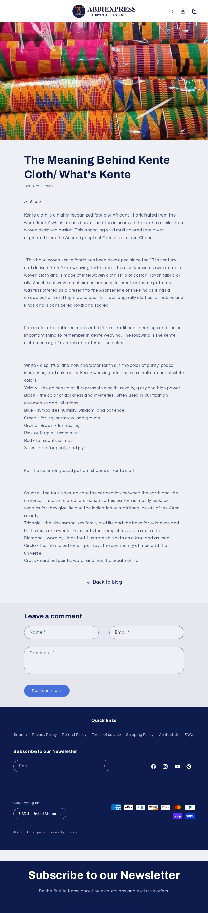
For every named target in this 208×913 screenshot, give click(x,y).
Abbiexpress (35, 832)
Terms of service (106, 735)
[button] (11, 11)
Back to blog (107, 582)
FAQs (189, 735)
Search (20, 735)
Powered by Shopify (61, 832)
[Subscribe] (103, 766)
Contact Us (169, 735)
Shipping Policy (139, 735)
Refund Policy (74, 735)
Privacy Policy (44, 735)
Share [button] (35, 202)
